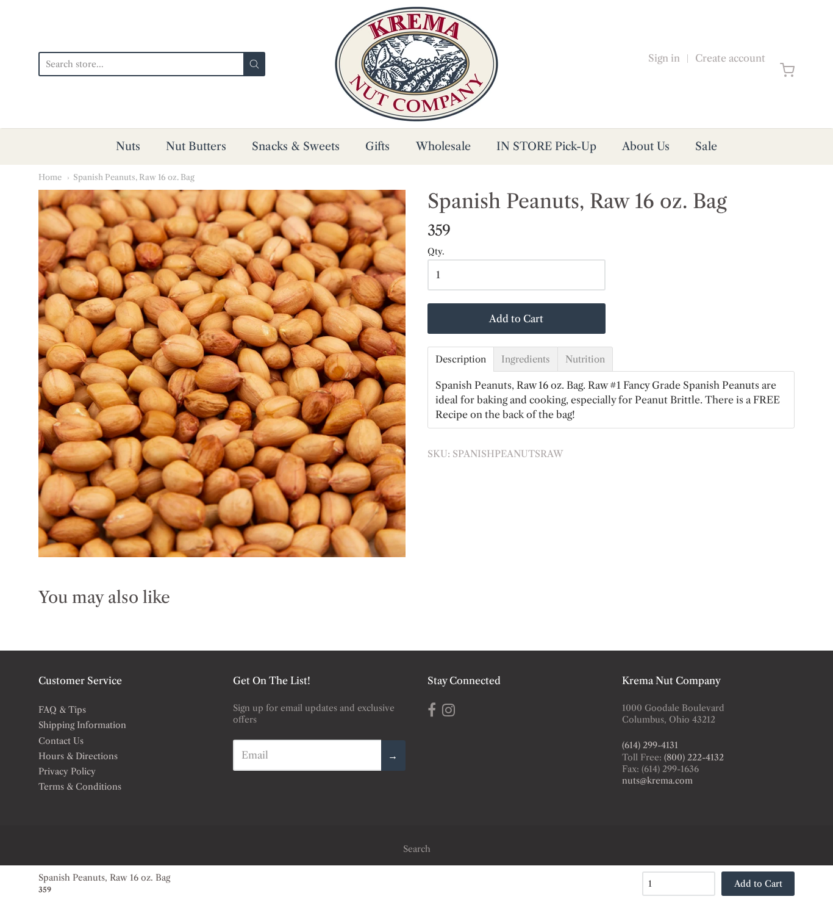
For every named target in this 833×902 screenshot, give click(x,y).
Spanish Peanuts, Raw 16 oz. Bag (134, 177)
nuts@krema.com (657, 780)
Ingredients (525, 359)
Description (460, 359)
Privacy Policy (67, 771)
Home (50, 177)
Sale (706, 146)
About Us (646, 146)
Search (417, 848)
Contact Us (61, 740)
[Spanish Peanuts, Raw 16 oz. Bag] (222, 373)
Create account (730, 58)
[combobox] (140, 64)
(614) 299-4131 (650, 745)
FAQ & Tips (62, 709)
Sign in (664, 58)
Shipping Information (82, 725)
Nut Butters (196, 146)
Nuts (128, 146)
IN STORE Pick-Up (546, 146)
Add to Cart (516, 318)
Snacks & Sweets (296, 146)
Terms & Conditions (79, 786)
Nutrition (585, 359)
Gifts (377, 146)
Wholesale (443, 146)
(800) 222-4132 (694, 757)
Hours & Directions (78, 756)
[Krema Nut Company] (416, 64)
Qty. (436, 252)
